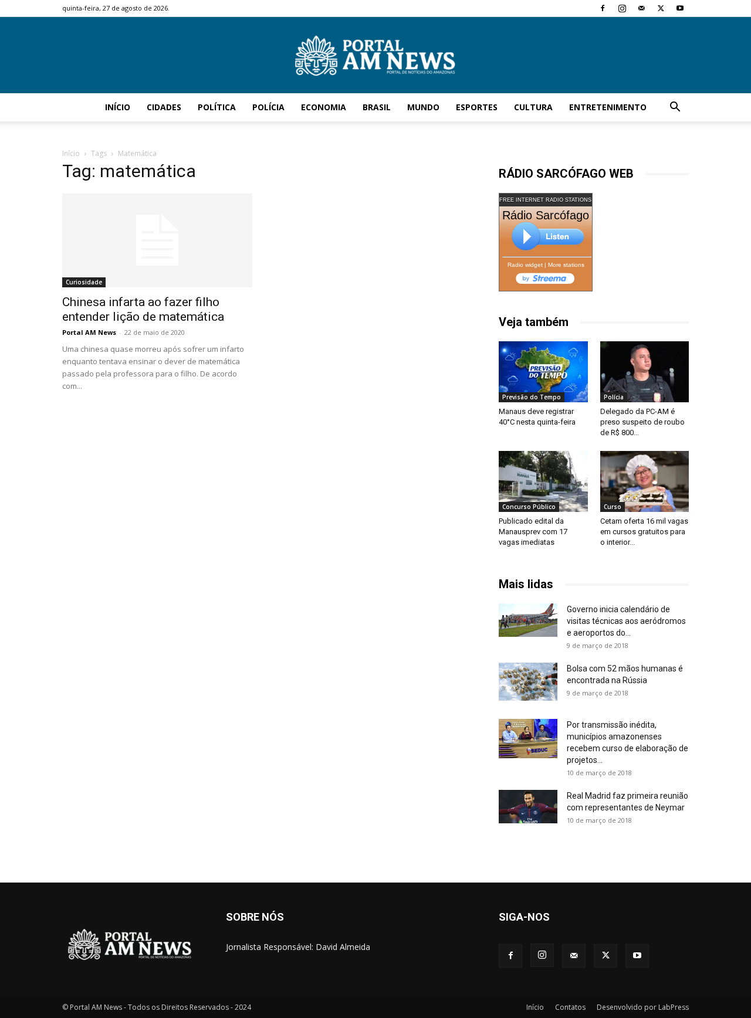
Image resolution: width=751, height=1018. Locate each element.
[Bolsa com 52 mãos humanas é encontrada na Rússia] (528, 681)
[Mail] (641, 8)
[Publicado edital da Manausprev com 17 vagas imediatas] (543, 481)
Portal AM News (89, 332)
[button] (675, 108)
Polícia (268, 107)
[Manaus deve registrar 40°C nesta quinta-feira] (543, 371)
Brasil (377, 107)
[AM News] (375, 55)
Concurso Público (529, 507)
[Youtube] (680, 8)
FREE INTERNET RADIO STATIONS (545, 200)
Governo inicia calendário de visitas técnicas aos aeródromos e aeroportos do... (626, 621)
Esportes (477, 107)
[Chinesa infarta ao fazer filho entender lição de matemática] (157, 240)
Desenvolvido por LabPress (643, 1007)
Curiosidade (84, 282)
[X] (660, 8)
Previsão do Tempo (531, 397)
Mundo (423, 107)
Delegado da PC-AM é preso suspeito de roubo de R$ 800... (642, 422)
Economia (323, 107)
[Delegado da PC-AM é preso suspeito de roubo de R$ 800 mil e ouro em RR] (644, 371)
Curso (612, 507)
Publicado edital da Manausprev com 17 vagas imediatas (533, 532)
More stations (566, 265)
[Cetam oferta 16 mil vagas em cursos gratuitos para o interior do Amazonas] (644, 481)
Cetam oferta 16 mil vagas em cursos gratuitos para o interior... (644, 532)
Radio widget (525, 265)
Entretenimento (608, 107)
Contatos (570, 1007)
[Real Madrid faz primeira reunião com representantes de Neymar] (528, 806)
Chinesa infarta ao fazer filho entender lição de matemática (143, 309)
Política (217, 107)
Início (117, 107)
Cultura (533, 107)
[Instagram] (622, 8)
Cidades (164, 107)
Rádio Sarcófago (545, 215)
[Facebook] (602, 8)
